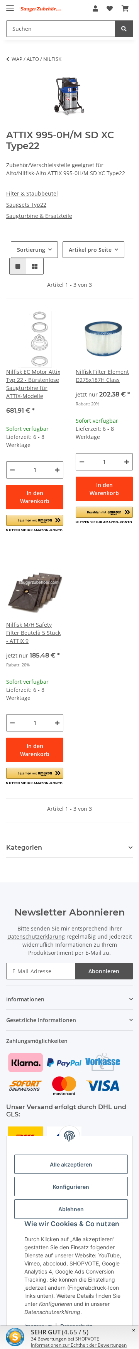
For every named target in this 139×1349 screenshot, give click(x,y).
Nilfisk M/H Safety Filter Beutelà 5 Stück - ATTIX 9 (33, 632)
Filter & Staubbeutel (32, 193)
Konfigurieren (71, 1186)
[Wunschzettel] (109, 8)
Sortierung (31, 249)
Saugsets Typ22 (26, 204)
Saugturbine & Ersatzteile (39, 215)
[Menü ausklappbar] (10, 5)
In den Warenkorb (34, 497)
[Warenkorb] (125, 8)
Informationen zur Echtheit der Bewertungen (79, 1345)
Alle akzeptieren (71, 1164)
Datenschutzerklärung (36, 936)
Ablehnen (71, 1209)
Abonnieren (103, 971)
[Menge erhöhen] (57, 470)
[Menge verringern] (12, 470)
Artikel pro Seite (90, 249)
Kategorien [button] (24, 847)
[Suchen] (124, 28)
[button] (95, 8)
